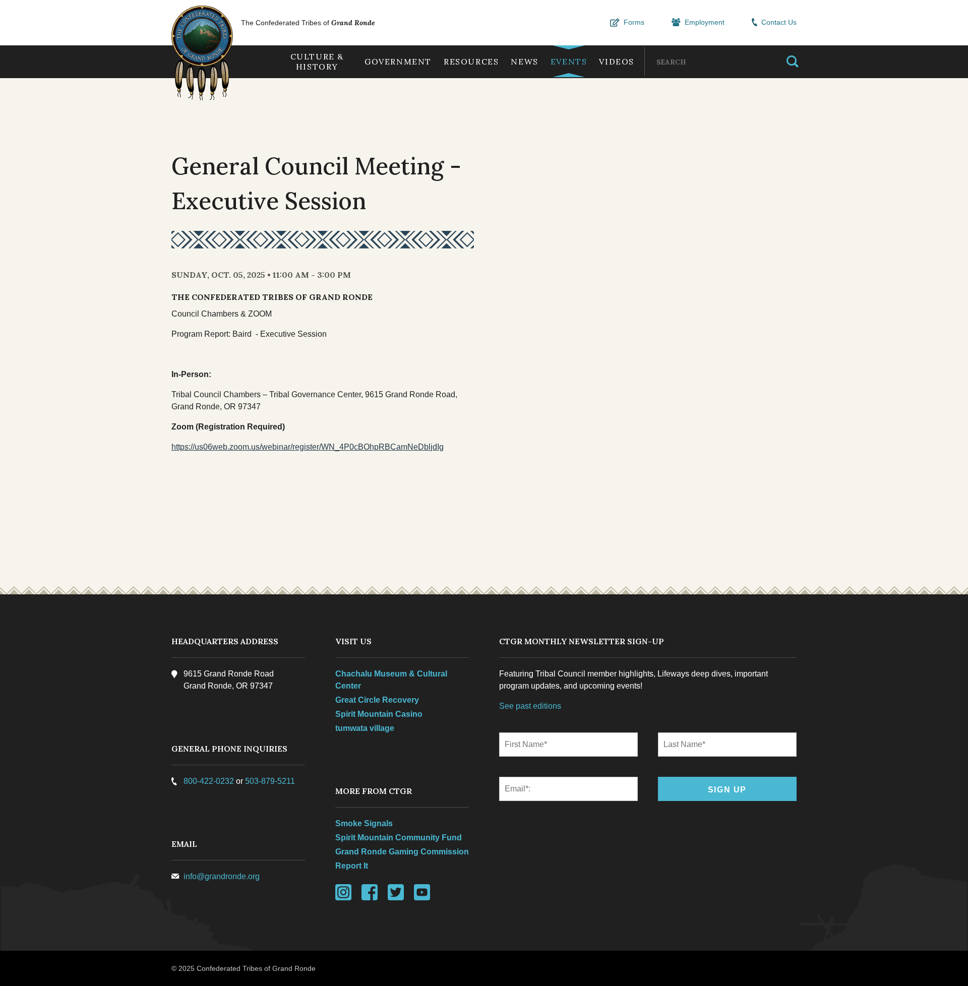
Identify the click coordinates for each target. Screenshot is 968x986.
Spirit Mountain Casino (378, 714)
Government (398, 61)
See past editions (530, 706)
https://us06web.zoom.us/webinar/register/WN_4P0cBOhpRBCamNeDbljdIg (307, 447)
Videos (616, 61)
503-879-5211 (270, 781)
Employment (704, 22)
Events (569, 61)
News (524, 61)
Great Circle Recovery (377, 700)
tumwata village (364, 728)
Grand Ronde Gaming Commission (402, 851)
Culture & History (317, 61)
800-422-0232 (209, 781)
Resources (471, 61)
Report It (351, 865)
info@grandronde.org (222, 876)
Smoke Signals (364, 823)
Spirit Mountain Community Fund (398, 837)
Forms (634, 22)
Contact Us (779, 22)
